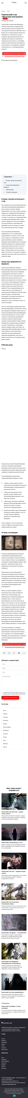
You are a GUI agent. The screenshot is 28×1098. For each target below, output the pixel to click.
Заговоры (5, 720)
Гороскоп (5, 717)
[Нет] (26, 1092)
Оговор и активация (11, 192)
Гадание (5, 714)
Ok (14, 1095)
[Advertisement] (14, 767)
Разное (5, 737)
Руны (4, 740)
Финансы (5, 743)
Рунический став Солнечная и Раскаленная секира (10, 903)
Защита (5, 723)
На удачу (5, 733)
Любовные (6, 730)
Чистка (5, 747)
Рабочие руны (10, 189)
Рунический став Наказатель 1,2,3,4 (11, 842)
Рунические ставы (10, 1077)
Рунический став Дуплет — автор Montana (13, 932)
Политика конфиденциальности (8, 1084)
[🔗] (14, 56)
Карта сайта (4, 1049)
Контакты (3, 1068)
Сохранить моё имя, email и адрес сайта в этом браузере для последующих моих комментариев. (14, 693)
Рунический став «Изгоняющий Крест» (12, 992)
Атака (5, 18)
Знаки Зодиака (7, 727)
